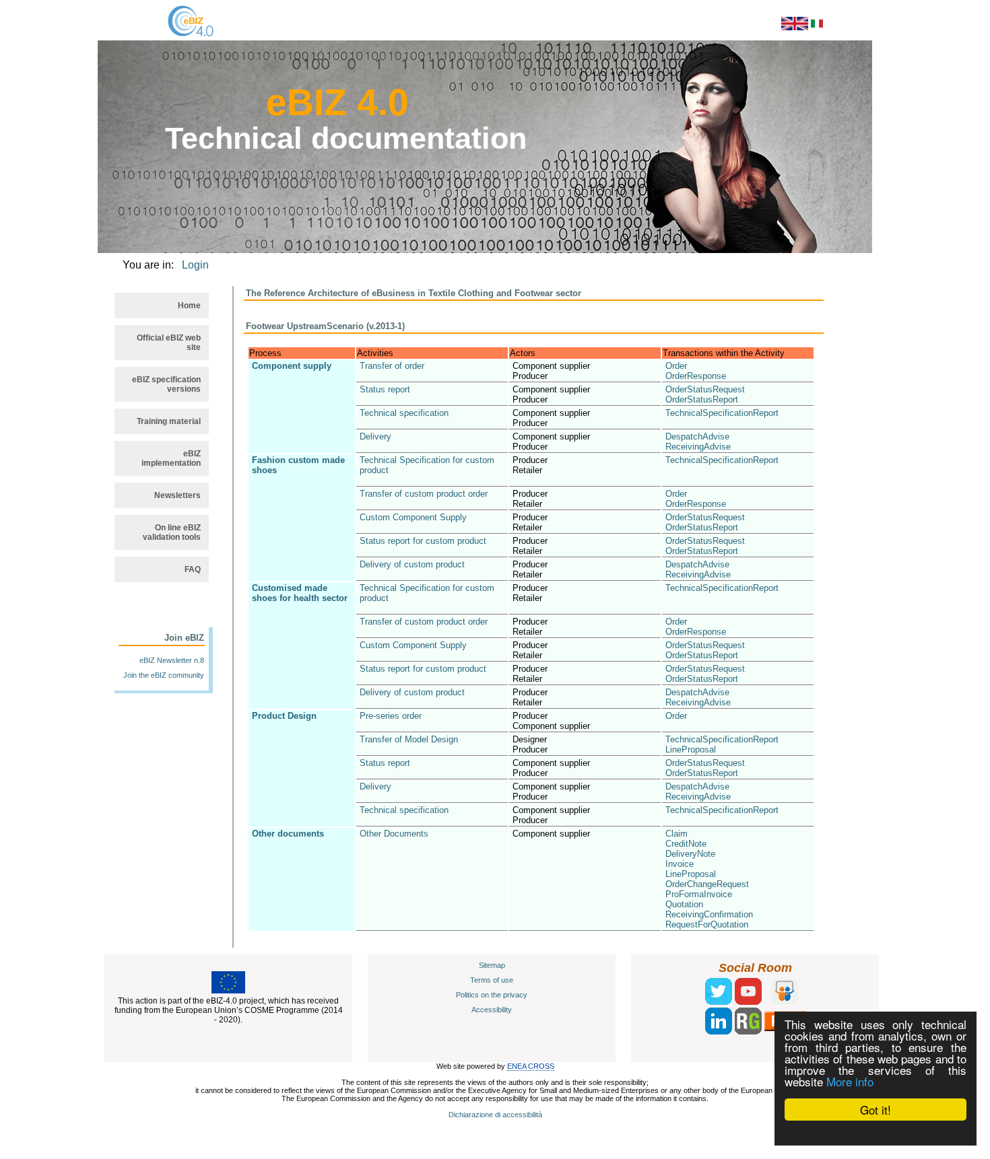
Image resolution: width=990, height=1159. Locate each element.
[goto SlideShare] (784, 1002)
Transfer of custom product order (424, 494)
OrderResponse (695, 376)
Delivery (375, 436)
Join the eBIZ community (163, 675)
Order (676, 366)
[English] (794, 27)
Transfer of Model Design (409, 739)
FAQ (193, 569)
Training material (169, 421)
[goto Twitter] (718, 1002)
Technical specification (404, 413)
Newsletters (177, 495)
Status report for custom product (423, 541)
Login (195, 265)
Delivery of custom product (412, 564)
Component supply (291, 366)
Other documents (288, 834)
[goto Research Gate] (748, 1032)
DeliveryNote (690, 854)
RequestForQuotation (706, 924)
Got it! (875, 1109)
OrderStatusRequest (705, 389)
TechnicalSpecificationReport (722, 413)
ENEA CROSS (530, 1066)
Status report (385, 389)
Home (189, 305)
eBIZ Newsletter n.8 (171, 660)
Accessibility (491, 1010)
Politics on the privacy (491, 995)
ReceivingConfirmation (709, 914)
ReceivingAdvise (698, 447)
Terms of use (491, 980)
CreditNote (685, 844)
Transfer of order (392, 366)
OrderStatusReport (701, 399)
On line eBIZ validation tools (172, 532)
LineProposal (690, 749)
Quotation (684, 904)
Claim (676, 834)
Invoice (679, 864)
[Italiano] (817, 25)
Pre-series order (391, 716)
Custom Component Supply (413, 517)
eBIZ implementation (171, 458)
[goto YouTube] (748, 1002)
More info (849, 1081)
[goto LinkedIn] (718, 1032)
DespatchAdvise (697, 436)
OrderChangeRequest (707, 884)
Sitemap (492, 965)
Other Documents (394, 834)
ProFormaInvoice (698, 894)
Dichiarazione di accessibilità (495, 1115)
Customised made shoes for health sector (300, 593)
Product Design (284, 716)
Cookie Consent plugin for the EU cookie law (875, 1132)
